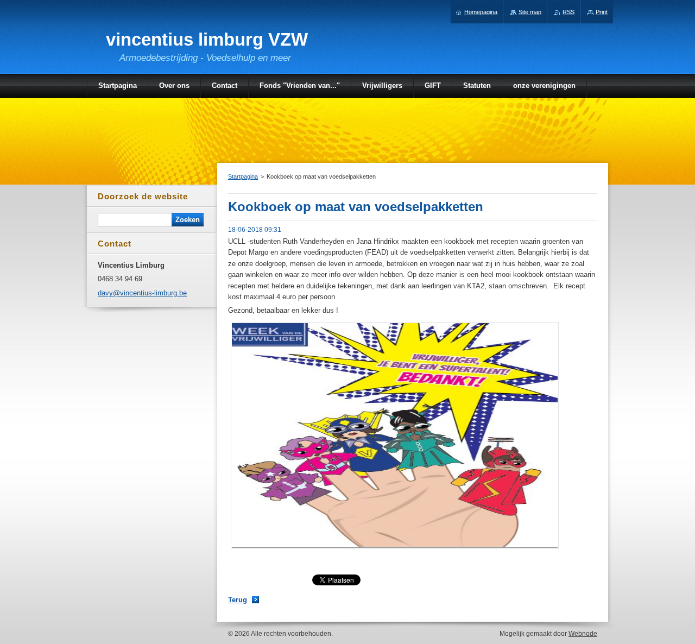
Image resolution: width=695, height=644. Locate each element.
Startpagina (243, 176)
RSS (568, 12)
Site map (530, 12)
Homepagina (480, 12)
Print (602, 12)
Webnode (582, 633)
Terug (237, 600)
